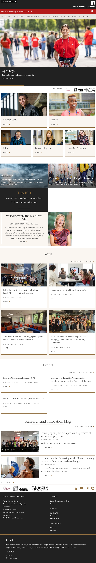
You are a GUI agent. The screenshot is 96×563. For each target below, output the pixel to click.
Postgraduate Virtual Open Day (36, 85)
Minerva (53, 528)
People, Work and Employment (13, 518)
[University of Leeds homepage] (84, 4)
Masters (54, 119)
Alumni (67, 16)
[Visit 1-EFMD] (6, 488)
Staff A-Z (53, 516)
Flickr (52, 504)
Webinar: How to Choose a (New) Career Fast (23, 398)
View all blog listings (82, 426)
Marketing (6, 515)
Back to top (6, 482)
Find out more (11, 558)
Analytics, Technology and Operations (15, 504)
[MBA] (16, 137)
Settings (9, 555)
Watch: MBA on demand (84, 85)
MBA (5, 148)
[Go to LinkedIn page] (76, 488)
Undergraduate (10, 119)
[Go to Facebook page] (72, 488)
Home (3, 16)
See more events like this (80, 372)
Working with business (52, 16)
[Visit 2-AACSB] (20, 488)
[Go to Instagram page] (92, 488)
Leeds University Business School (16, 11)
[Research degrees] (48, 137)
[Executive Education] (80, 137)
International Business (10, 509)
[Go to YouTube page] (81, 488)
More (84, 16)
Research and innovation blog (59, 501)
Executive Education (76, 148)
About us (76, 16)
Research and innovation (28, 16)
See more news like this (81, 261)
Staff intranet (54, 518)
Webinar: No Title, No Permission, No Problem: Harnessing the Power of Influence (71, 379)
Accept (10, 551)
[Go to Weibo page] (88, 488)
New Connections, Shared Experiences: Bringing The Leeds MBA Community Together (68, 339)
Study (10, 16)
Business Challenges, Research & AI (19, 377)
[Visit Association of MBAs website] (89, 90)
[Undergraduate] (24, 104)
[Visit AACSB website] (78, 89)
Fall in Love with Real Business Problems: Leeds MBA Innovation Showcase (21, 291)
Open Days (12, 85)
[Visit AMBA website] (67, 89)
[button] (92, 11)
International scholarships (60, 85)
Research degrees (43, 148)
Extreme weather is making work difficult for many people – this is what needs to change (67, 459)
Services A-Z (54, 513)
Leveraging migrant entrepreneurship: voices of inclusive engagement (66, 434)
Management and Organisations (13, 512)
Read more (45, 447)
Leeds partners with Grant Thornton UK (69, 289)
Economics (6, 506)
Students (53, 530)
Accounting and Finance (10, 501)
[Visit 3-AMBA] (38, 488)
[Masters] (72, 104)
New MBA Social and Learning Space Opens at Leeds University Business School (24, 338)
